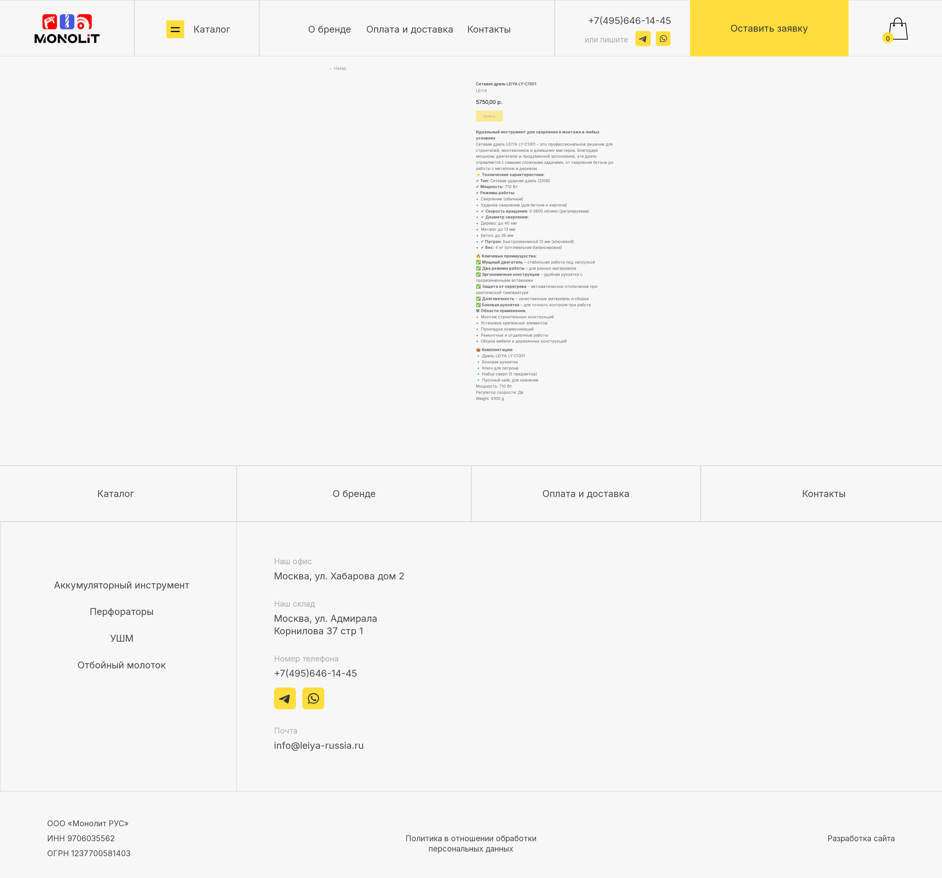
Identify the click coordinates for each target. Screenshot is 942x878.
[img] (67, 28)
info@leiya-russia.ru (319, 745)
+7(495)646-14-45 (315, 673)
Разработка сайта (861, 838)
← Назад (337, 68)
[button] (769, 28)
